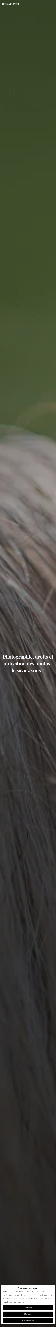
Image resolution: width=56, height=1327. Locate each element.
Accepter (28, 1307)
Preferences (28, 1320)
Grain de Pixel (10, 4)
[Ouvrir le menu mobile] (52, 4)
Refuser (28, 1314)
